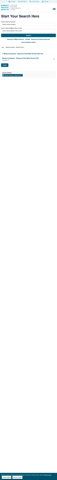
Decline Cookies (17, 477)
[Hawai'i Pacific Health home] (11, 7)
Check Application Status (28, 42)
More (5, 65)
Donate (46, 1)
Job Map (27, 39)
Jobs (2, 47)
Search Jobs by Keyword (8, 22)
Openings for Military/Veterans (15, 39)
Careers (13, 1)
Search (28, 35)
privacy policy (48, 475)
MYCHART (23, 1)
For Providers (35, 1)
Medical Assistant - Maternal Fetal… (15, 47)
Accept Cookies (6, 477)
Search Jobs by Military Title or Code (11, 28)
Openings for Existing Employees (40, 39)
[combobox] (28, 23)
